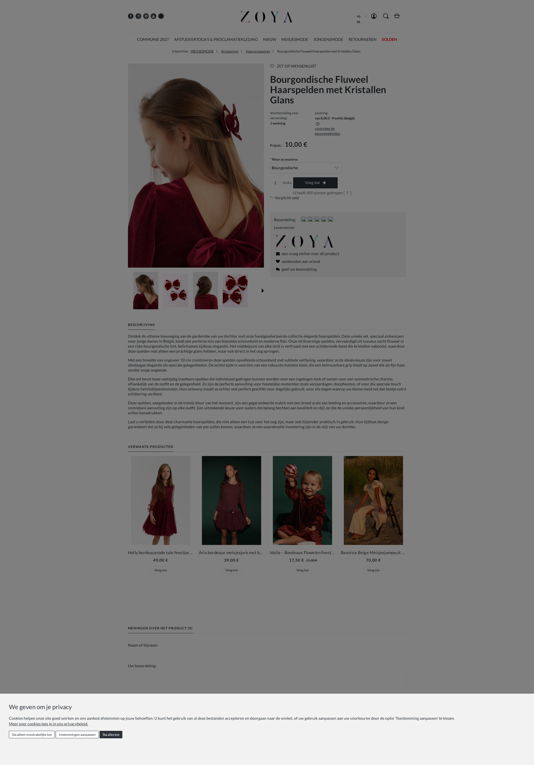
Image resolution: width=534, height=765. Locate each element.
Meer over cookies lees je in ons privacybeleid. (48, 723)
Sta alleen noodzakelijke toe (32, 734)
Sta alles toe (111, 734)
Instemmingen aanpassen (77, 734)
